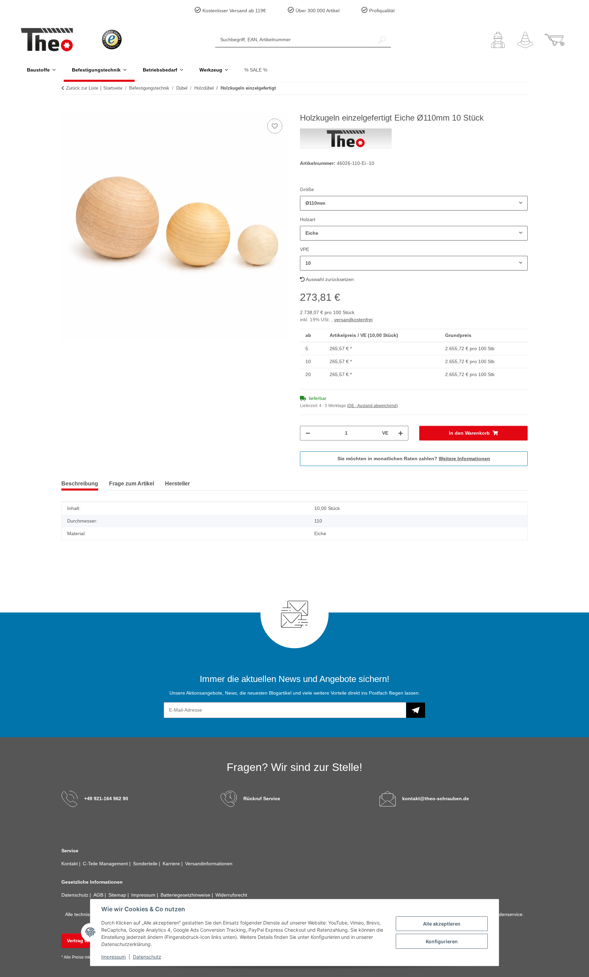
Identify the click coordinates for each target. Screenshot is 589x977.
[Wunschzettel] (525, 40)
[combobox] (414, 203)
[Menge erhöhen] (400, 433)
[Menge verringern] (307, 433)
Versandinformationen (208, 863)
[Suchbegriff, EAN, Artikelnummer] (382, 39)
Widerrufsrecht (231, 895)
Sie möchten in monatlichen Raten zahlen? (413, 458)
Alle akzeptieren (441, 924)
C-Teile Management (106, 863)
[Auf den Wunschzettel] (274, 126)
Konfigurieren (442, 941)
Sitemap (117, 895)
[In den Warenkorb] (66, 109)
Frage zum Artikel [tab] (131, 483)
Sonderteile (146, 863)
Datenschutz (147, 957)
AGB (99, 895)
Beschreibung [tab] (79, 483)
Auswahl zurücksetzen (329, 279)
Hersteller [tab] (177, 483)
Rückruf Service (261, 798)
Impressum (113, 957)
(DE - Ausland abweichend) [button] (372, 405)
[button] (498, 40)
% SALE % (255, 70)
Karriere (172, 863)
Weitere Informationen (464, 458)
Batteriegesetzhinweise (186, 895)
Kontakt (70, 863)
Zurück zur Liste (82, 88)
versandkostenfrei (353, 319)
